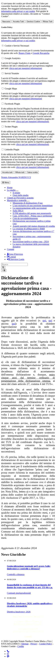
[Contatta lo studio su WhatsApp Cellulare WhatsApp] (8, 654)
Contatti (10, 249)
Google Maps (11, 88)
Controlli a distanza (15, 574)
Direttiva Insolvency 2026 (18, 612)
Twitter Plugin (11, 126)
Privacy (33, 644)
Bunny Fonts (24, 53)
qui (44, 320)
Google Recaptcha (41, 53)
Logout (12, 257)
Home (9, 187)
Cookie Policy (45, 644)
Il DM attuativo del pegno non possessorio (32, 213)
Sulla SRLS (18, 210)
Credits (20, 646)
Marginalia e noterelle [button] (17, 200)
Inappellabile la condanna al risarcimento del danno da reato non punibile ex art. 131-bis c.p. (30, 586)
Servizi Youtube (12, 73)
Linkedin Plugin (12, 149)
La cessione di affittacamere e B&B (29, 228)
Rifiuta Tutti (47, 21)
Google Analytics (12, 58)
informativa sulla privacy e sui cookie (18, 11)
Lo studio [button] (11, 190)
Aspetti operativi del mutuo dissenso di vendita (34, 226)
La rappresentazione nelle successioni (30, 208)
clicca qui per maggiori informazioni (25, 68)
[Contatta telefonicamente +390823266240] (8, 651)
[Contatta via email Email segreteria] (8, 656)
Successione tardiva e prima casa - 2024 (31, 241)
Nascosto (6, 21)
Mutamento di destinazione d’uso (28, 203)
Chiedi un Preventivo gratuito (20, 198)
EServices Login (16, 259)
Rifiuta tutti (19, 172)
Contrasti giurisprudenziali (19, 593)
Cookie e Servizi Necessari (17, 45)
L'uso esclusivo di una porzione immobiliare (33, 205)
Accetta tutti (7, 172)
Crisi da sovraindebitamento (25, 218)
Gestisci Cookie (33, 21)
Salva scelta (32, 172)
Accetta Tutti (18, 21)
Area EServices (16, 254)
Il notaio (16, 192)
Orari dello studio (20, 195)
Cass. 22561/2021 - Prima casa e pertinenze (32, 216)
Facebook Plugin (12, 104)
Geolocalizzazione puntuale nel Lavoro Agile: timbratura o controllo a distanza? (29, 567)
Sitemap (25, 644)
